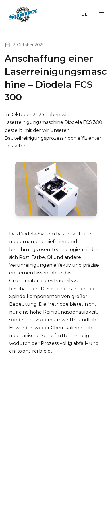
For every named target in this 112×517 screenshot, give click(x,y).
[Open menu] (101, 14)
